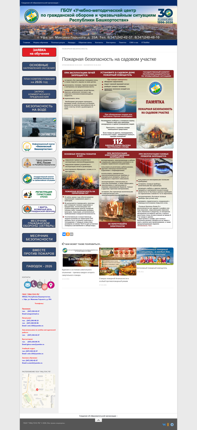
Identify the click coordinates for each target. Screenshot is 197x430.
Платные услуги (58, 42)
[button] (39, 127)
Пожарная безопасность (75, 49)
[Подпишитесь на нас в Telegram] (172, 424)
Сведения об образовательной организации (39, 3)
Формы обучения (40, 42)
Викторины (111, 42)
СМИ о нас (133, 42)
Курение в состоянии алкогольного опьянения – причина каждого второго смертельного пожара (78, 272)
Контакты (99, 42)
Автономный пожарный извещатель (151, 268)
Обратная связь (85, 42)
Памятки (122, 42)
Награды (71, 42)
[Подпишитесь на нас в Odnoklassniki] (168, 424)
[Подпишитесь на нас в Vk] (164, 424)
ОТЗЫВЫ (145, 42)
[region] (39, 127)
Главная (26, 42)
